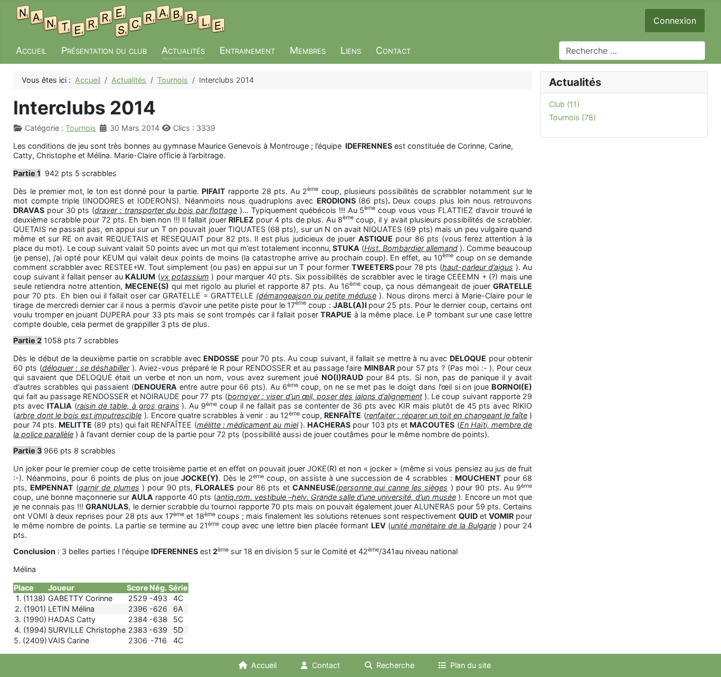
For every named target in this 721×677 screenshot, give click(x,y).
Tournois (80, 127)
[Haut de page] (704, 660)
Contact (393, 50)
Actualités (183, 50)
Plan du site (470, 665)
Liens (350, 50)
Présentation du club (104, 50)
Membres (308, 50)
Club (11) (564, 104)
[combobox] (632, 50)
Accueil (31, 50)
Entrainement (247, 50)
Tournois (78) (572, 117)
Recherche (395, 665)
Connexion (674, 20)
